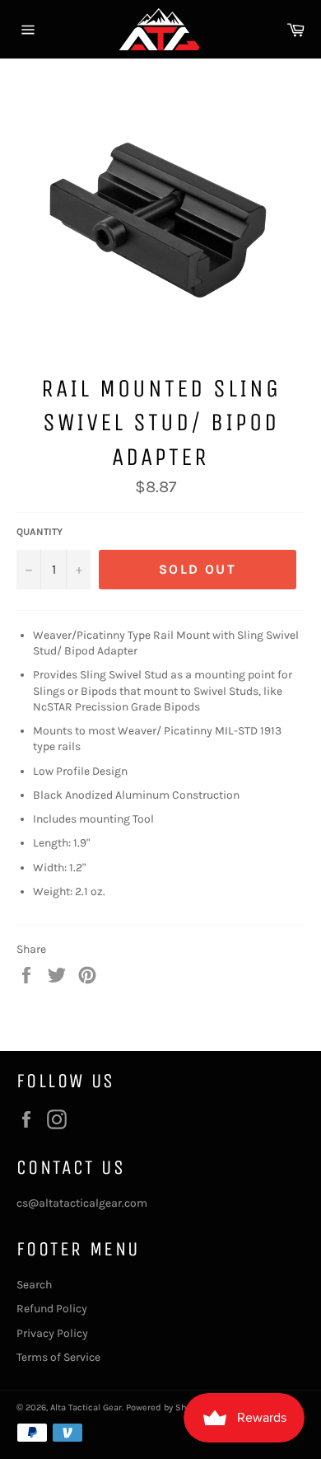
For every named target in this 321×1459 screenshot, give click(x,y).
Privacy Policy (52, 1333)
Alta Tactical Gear (86, 1407)
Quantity (39, 531)
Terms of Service (58, 1357)
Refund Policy (51, 1309)
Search (34, 1285)
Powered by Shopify (166, 1407)
